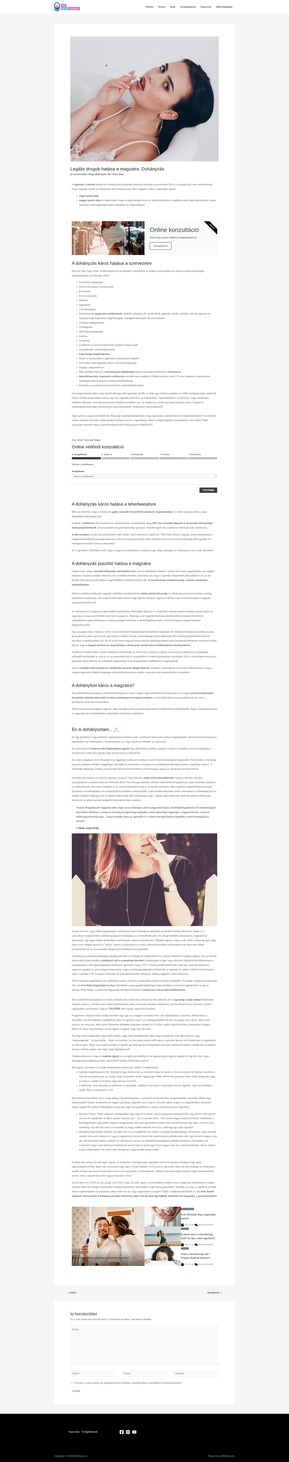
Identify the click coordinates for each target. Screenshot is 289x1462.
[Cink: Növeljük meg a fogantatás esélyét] (162, 1216)
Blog (172, 7)
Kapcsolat (205, 7)
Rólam (161, 7)
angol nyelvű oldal (89, 196)
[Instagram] (128, 1432)
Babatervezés (187, 1209)
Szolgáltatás (78, 471)
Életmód (185, 1229)
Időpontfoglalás (224, 7)
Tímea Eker (76, 1264)
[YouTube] (134, 1432)
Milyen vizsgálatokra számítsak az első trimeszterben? (101, 1258)
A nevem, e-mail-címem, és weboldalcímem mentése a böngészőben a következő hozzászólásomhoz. (128, 1383)
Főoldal (149, 7)
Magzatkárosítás (97, 174)
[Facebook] (121, 1432)
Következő (215, 1292)
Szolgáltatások (188, 7)
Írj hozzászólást (78, 174)
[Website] (196, 1374)
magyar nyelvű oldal (90, 200)
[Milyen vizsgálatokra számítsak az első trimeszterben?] (108, 1236)
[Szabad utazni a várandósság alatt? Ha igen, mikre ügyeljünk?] (162, 1236)
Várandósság (78, 1252)
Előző (71, 1292)
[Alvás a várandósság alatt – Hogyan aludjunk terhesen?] (162, 1256)
